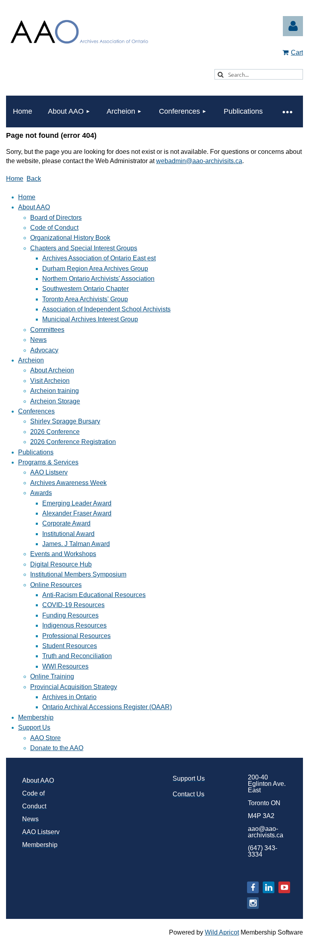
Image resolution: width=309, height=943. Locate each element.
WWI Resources (65, 666)
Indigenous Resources (74, 625)
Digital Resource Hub (61, 564)
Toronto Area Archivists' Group (85, 299)
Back (34, 178)
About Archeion (52, 370)
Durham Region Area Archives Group (95, 268)
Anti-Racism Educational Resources (94, 594)
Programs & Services (48, 462)
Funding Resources (70, 615)
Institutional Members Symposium (78, 574)
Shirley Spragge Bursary (65, 421)
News (38, 339)
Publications (36, 452)
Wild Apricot (222, 932)
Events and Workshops (63, 553)
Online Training (52, 676)
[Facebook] (253, 887)
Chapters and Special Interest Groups (83, 248)
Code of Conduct (54, 227)
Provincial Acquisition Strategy (73, 686)
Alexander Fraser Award (76, 513)
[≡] (287, 111)
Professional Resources (76, 635)
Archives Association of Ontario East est (99, 258)
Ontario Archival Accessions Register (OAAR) (107, 707)
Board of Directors (56, 217)
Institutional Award (68, 533)
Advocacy (44, 350)
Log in (293, 26)
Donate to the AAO (56, 748)
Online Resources (56, 584)
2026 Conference (55, 431)
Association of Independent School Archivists (106, 309)
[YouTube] (284, 887)
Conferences (36, 411)
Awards (41, 492)
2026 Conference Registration (73, 441)
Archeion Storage (55, 401)
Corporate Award (66, 523)
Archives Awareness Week (68, 482)
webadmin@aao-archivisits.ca (199, 161)
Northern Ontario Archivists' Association (98, 278)
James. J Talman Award (76, 543)
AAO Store (45, 737)
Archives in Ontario (69, 696)
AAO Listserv (49, 472)
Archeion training (54, 390)
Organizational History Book (70, 237)
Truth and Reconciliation (77, 656)
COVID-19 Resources (73, 604)
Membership (36, 717)
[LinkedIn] (268, 887)
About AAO (34, 207)
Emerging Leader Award (76, 503)
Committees (47, 329)
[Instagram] (253, 903)
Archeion (31, 360)
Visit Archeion (50, 380)
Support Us (34, 727)
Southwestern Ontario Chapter (85, 288)
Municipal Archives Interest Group (90, 319)
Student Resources (69, 645)
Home (14, 178)
